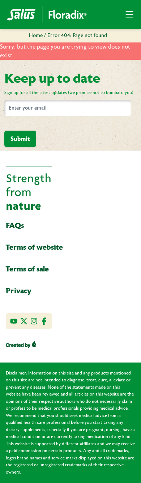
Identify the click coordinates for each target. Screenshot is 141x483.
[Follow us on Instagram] (34, 321)
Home (36, 35)
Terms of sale (27, 269)
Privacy (18, 290)
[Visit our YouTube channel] (13, 321)
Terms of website (34, 247)
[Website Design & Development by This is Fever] (21, 344)
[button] (129, 14)
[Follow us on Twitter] (23, 321)
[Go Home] (47, 14)
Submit (20, 138)
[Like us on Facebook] (44, 321)
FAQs (15, 225)
